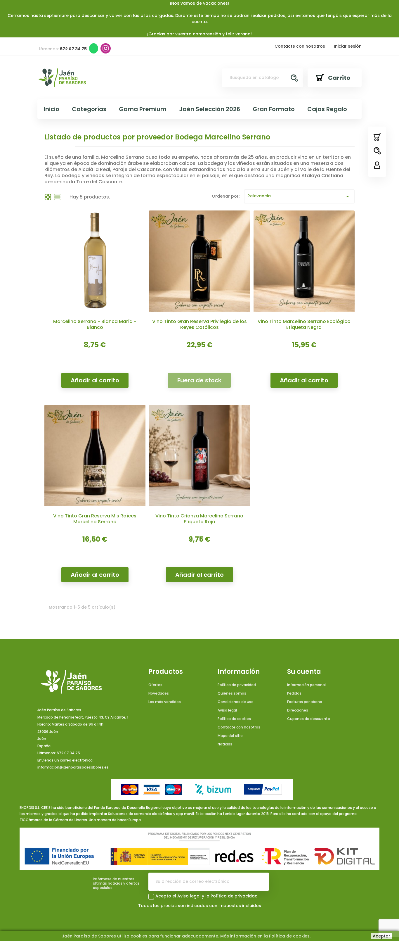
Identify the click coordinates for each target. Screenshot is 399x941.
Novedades (158, 693)
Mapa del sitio (230, 735)
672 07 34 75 (68, 752)
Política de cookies (234, 718)
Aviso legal (227, 710)
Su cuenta (304, 671)
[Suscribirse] (260, 882)
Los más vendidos (164, 701)
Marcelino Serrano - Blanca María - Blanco (94, 324)
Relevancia (299, 196)
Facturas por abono (304, 701)
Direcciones (297, 710)
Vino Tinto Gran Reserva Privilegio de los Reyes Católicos (199, 324)
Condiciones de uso (236, 701)
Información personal (306, 684)
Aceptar (381, 936)
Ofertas (155, 684)
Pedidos (294, 693)
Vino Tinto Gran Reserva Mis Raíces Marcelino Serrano (94, 518)
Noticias (225, 744)
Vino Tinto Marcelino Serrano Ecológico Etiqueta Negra (304, 324)
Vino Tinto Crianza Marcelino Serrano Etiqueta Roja (199, 518)
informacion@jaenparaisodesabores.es (73, 767)
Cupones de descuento (308, 718)
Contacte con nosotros (300, 46)
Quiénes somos (232, 693)
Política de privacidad (237, 684)
